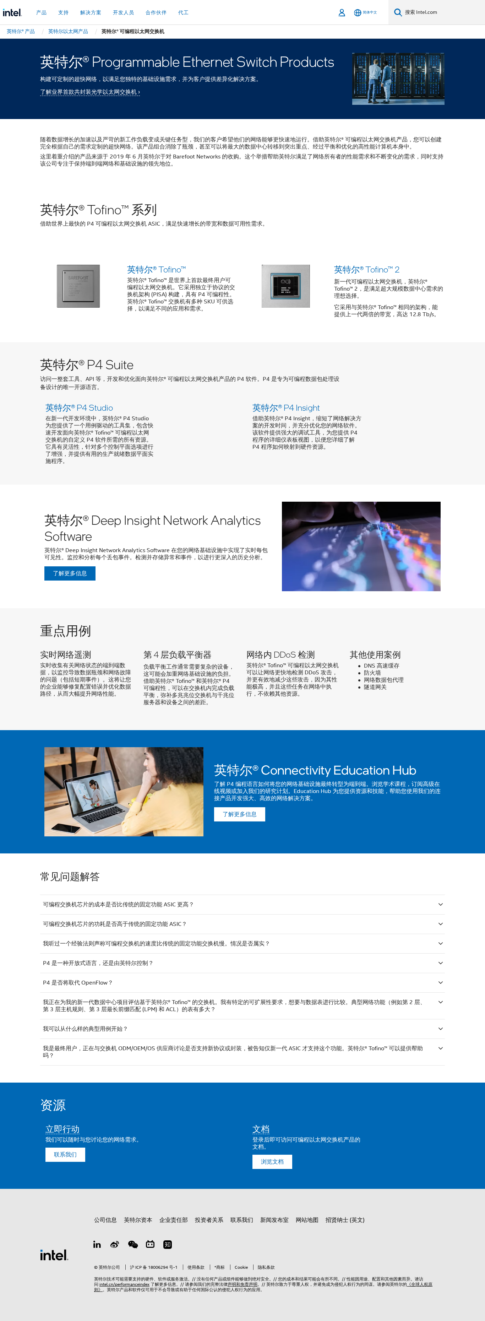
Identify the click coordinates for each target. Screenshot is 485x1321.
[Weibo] (115, 1245)
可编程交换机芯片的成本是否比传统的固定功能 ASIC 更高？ (118, 904)
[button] (242, 293)
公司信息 (105, 1220)
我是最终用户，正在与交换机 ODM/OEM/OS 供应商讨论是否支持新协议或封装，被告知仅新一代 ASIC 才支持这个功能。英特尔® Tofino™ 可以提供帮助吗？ (233, 1052)
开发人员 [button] (123, 12)
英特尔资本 (138, 1220)
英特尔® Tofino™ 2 (366, 269)
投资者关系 (209, 1220)
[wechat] (132, 1245)
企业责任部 (173, 1220)
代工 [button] (183, 12)
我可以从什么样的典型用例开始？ (85, 1028)
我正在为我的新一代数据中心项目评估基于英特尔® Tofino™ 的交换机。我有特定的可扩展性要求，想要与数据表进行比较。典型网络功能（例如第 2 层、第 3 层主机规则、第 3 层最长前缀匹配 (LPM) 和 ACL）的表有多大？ (234, 1006)
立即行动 (62, 1128)
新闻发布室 (274, 1220)
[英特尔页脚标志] (54, 1254)
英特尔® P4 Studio (79, 407)
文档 (260, 1128)
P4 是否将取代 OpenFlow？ (78, 982)
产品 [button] (41, 12)
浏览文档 (272, 1161)
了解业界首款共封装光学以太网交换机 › (90, 92)
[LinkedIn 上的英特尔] (97, 1245)
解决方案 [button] (91, 12)
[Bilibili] (150, 1245)
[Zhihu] (168, 1245)
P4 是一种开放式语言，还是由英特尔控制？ (98, 963)
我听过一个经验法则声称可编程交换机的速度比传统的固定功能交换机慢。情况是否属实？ (156, 943)
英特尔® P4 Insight (286, 407)
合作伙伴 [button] (156, 12)
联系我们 (65, 1154)
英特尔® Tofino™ (156, 269)
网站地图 (307, 1220)
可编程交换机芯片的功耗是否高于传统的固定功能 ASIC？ (115, 924)
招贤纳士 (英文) (345, 1220)
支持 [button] (63, 12)
